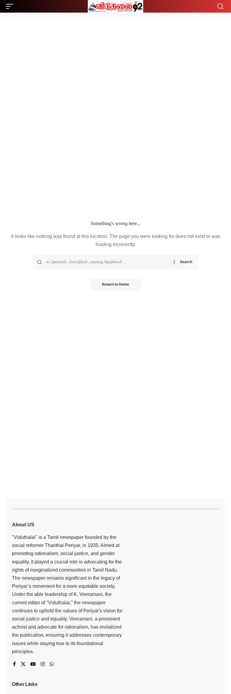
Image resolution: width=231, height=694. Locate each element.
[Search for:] (108, 261)
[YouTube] (33, 664)
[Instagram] (43, 664)
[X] (23, 664)
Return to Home (115, 284)
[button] (11, 6)
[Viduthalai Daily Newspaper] (115, 6)
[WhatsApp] (52, 664)
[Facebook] (14, 664)
